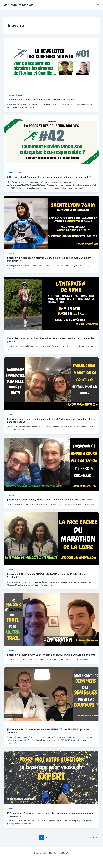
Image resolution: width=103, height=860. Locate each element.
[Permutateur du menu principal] (97, 5)
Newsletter (19, 95)
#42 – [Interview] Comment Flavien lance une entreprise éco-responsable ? (49, 177)
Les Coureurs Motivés (18, 5)
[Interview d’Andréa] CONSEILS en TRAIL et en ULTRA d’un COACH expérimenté (51, 654)
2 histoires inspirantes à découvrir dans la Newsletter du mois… (42, 99)
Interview (10, 95)
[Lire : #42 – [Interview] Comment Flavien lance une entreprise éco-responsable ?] (51, 142)
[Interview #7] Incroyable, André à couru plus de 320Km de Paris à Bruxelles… (50, 499)
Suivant (93, 837)
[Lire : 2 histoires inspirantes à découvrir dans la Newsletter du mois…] (51, 64)
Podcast (18, 173)
